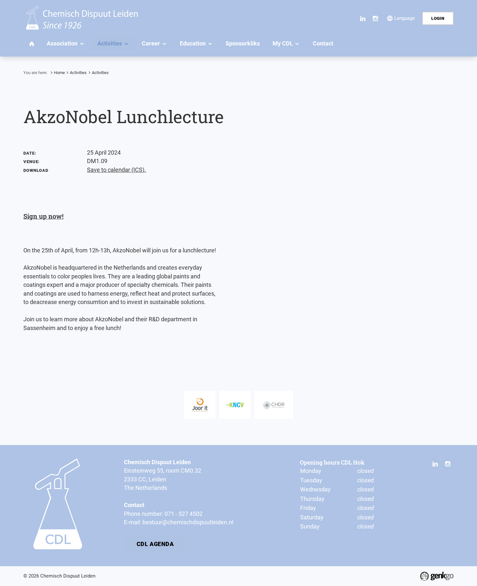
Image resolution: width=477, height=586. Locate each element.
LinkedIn (362, 18)
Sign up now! (43, 216)
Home (59, 72)
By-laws (198, 544)
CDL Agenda (155, 544)
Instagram (375, 18)
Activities (78, 72)
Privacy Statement (233, 544)
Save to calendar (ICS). (116, 170)
